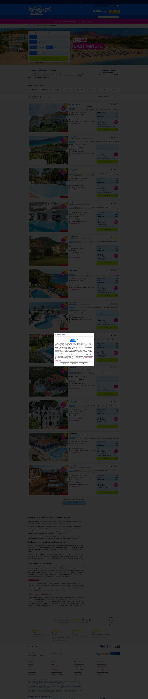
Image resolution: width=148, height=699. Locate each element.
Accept (64, 363)
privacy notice (58, 360)
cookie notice (89, 357)
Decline (83, 363)
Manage (74, 363)
